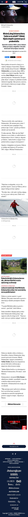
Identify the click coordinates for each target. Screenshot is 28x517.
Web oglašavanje (18, 461)
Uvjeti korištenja (16, 458)
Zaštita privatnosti (8, 461)
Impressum (7, 458)
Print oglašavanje (14, 463)
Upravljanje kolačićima (14, 467)
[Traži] (26, 2)
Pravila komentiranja (13, 460)
